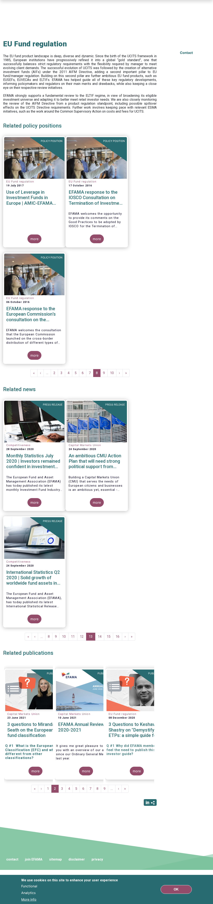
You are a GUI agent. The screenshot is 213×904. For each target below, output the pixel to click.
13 (92, 638)
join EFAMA (33, 859)
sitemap (55, 859)
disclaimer (76, 859)
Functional (29, 886)
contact (12, 859)
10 (113, 373)
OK (176, 889)
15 (110, 637)
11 (74, 637)
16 (119, 637)
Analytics (28, 893)
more (34, 239)
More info (28, 899)
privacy (97, 859)
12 (83, 637)
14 (101, 637)
